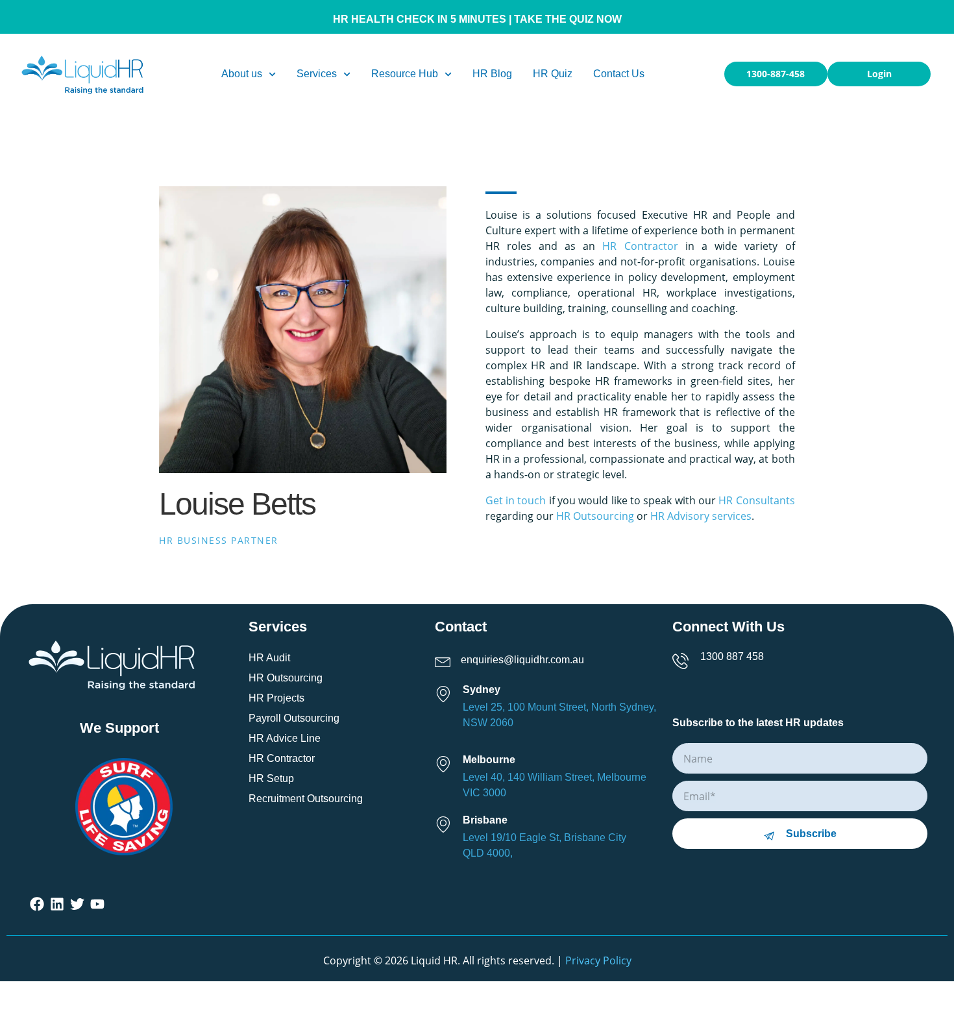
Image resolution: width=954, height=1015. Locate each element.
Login (879, 73)
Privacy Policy (598, 960)
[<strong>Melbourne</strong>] (447, 761)
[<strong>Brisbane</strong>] (447, 822)
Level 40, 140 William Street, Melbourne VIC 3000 (554, 785)
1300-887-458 (775, 73)
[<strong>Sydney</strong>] (447, 691)
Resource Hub (404, 73)
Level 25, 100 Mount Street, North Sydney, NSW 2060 (559, 715)
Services (317, 73)
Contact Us (618, 73)
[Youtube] (97, 904)
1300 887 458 (732, 656)
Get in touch (515, 500)
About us (241, 73)
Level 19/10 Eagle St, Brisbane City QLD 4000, (544, 845)
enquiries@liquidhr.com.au (522, 659)
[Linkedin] (57, 904)
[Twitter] (77, 904)
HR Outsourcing (595, 516)
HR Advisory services (701, 516)
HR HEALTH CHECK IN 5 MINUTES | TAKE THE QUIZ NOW (477, 19)
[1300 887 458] (684, 658)
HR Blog (492, 73)
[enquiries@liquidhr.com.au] (447, 658)
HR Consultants (756, 500)
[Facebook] (37, 904)
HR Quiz (552, 73)
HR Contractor (640, 246)
